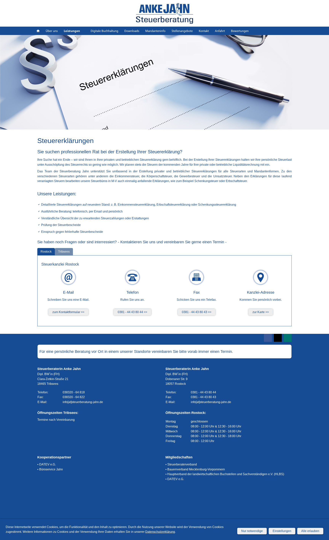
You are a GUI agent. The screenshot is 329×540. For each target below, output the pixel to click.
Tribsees (64, 251)
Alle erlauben (310, 531)
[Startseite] (38, 31)
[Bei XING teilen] (288, 338)
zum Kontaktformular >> (68, 312)
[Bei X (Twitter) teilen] (278, 338)
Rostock (46, 251)
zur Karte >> (260, 312)
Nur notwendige (252, 531)
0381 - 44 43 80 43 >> (196, 312)
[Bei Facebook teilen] (268, 338)
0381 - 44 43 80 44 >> (132, 312)
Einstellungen (282, 531)
